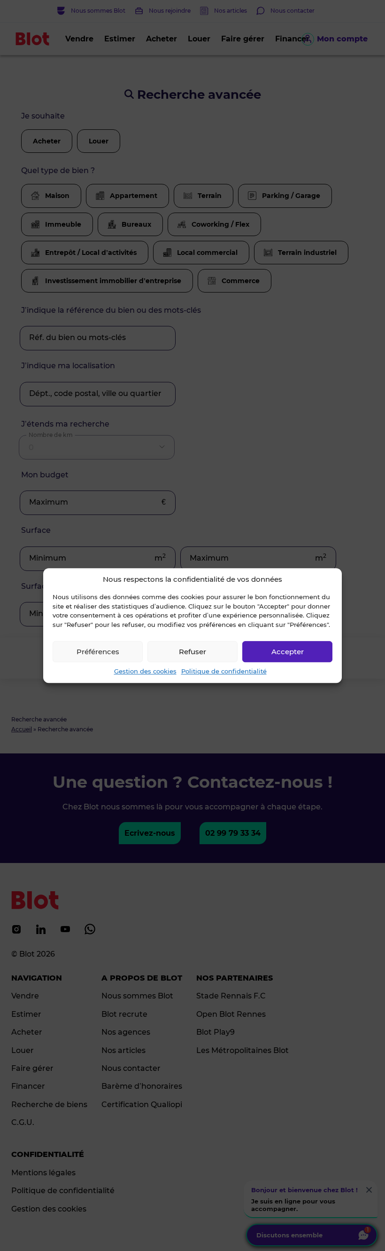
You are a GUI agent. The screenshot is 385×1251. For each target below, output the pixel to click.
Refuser (192, 651)
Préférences (98, 651)
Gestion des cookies (145, 671)
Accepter (287, 651)
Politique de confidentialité (224, 671)
